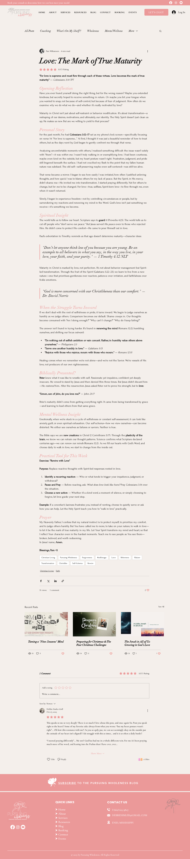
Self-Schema (77, 563)
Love (113, 557)
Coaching (45, 31)
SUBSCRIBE (67, 783)
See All (161, 607)
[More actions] (147, 51)
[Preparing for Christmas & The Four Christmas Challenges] (94, 624)
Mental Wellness (114, 31)
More (131, 31)
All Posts (29, 31)
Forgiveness (87, 557)
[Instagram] (175, 2)
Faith (58, 571)
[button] (160, 31)
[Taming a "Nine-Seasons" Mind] (46, 624)
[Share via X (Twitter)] (48, 581)
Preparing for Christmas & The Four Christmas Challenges (93, 643)
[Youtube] (181, 2)
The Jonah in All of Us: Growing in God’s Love (137, 643)
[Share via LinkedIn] (55, 581)
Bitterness (125, 557)
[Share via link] (62, 581)
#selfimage (101, 557)
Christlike (63, 563)
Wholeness (93, 31)
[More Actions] (147, 710)
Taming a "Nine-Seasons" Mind (46, 641)
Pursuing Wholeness (68, 557)
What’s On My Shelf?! (69, 31)
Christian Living (48, 557)
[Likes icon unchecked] (48, 759)
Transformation (47, 563)
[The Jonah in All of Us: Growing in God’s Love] (142, 624)
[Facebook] (170, 2)
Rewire (90, 563)
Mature (137, 557)
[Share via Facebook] (40, 581)
